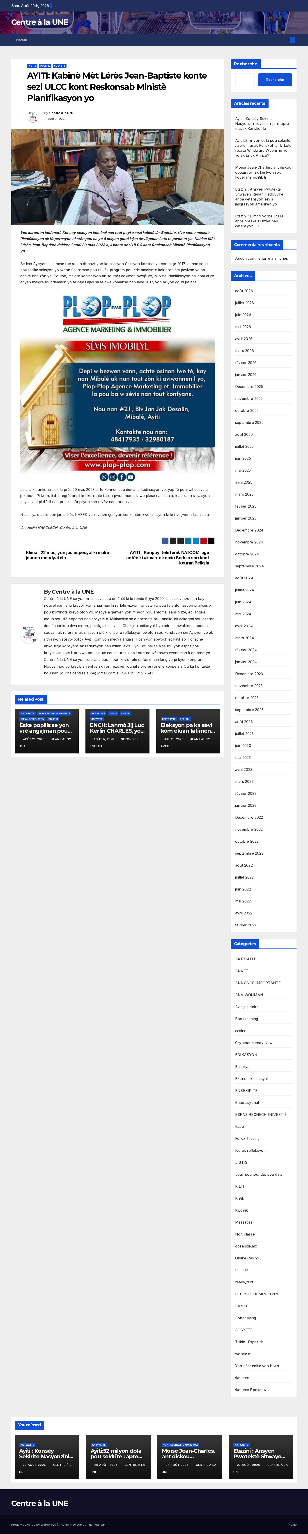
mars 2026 (244, 350)
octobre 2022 (247, 841)
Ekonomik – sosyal (251, 1078)
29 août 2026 (35, 1464)
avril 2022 (243, 913)
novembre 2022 (249, 829)
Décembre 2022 (249, 817)
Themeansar (96, 1524)
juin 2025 (243, 458)
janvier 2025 (245, 518)
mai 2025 (243, 470)
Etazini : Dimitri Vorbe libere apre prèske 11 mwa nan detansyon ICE (259, 221)
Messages (244, 1222)
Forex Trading (247, 1138)
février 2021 (245, 925)
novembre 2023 (249, 685)
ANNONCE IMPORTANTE (258, 983)
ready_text (244, 1282)
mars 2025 (244, 494)
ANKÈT (241, 971)
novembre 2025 (249, 398)
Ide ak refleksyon (32, 719)
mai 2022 (243, 901)
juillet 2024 (244, 590)
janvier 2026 (246, 374)
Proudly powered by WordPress (34, 1524)
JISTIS (32, 65)
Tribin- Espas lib (249, 1342)
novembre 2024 (249, 542)
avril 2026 (244, 338)
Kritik (239, 1198)
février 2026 (246, 362)
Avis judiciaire (247, 1007)
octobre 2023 (247, 697)
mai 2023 (243, 757)
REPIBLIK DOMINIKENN (256, 1294)
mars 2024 (244, 638)
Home (21, 40)
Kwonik (241, 1210)
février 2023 (245, 793)
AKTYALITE (27, 713)
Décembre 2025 (249, 386)
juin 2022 (243, 889)
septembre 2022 (249, 853)
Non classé (245, 1234)
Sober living (245, 1318)
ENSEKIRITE (246, 1090)
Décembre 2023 (249, 673)
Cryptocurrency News (254, 1042)
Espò (239, 1126)
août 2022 (244, 865)
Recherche (245, 63)
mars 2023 (244, 781)
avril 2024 (244, 626)
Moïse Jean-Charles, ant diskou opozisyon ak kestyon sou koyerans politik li (263, 172)
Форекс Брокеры (251, 1389)
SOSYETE (59, 65)
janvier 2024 (246, 662)
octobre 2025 (247, 410)
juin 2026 (243, 314)
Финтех (242, 1377)
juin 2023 (243, 745)
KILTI (239, 1186)
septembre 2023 (249, 709)
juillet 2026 (244, 303)
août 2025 (244, 434)
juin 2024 (243, 602)
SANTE (125, 713)
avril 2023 (243, 769)
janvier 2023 (245, 805)
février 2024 (246, 650)
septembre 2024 (249, 566)
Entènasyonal (247, 1102)
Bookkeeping (246, 1018)
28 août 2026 (106, 1464)
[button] (285, 39)
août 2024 (244, 578)
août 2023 (244, 721)
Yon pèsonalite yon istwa (257, 1366)
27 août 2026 (177, 1464)
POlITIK (45, 65)
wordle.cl (243, 1354)
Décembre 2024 (249, 530)
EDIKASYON (246, 1054)
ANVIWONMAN (249, 995)
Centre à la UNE (39, 22)
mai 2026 (243, 326)
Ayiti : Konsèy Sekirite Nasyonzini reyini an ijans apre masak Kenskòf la (262, 123)
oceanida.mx (246, 1246)
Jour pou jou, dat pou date (259, 1174)
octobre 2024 (247, 554)
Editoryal (169, 719)
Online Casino (247, 1258)
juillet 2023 (244, 733)
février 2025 (245, 506)
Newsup (76, 1524)
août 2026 (244, 291)
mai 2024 (243, 614)
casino (240, 1030)
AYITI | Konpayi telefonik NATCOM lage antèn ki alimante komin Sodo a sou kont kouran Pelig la (167, 558)
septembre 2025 (249, 422)
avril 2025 (243, 482)
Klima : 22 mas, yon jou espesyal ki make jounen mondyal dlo (67, 555)
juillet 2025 (244, 446)
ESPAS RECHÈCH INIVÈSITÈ (54, 713)
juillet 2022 (244, 877)
